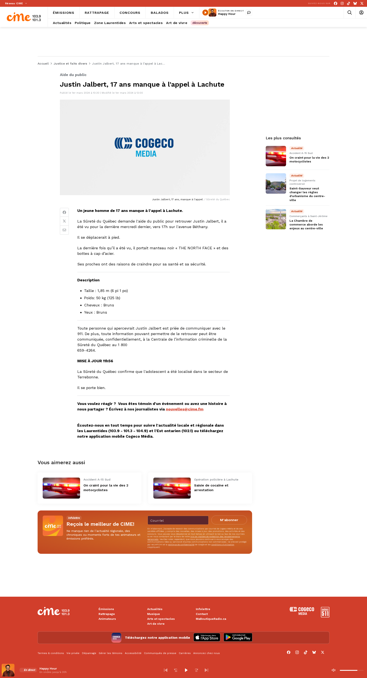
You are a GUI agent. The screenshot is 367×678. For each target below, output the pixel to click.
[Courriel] (64, 230)
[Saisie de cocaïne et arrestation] (172, 488)
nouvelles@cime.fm (184, 409)
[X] (362, 3)
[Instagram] (342, 3)
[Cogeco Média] (302, 614)
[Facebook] (335, 3)
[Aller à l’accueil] (24, 16)
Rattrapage (107, 614)
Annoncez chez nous (206, 653)
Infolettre (203, 609)
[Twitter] (64, 221)
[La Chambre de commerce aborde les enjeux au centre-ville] (276, 219)
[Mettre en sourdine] (333, 670)
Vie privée (72, 653)
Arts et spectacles (161, 618)
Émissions (106, 609)
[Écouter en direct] (205, 12)
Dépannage (89, 653)
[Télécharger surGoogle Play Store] (238, 637)
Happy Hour (227, 14)
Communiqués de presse (160, 653)
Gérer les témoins (110, 653)
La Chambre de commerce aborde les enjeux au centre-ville (306, 224)
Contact (202, 614)
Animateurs (107, 618)
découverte (199, 22)
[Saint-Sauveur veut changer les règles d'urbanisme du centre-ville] (276, 183)
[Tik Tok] (348, 3)
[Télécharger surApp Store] (206, 637)
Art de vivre (156, 623)
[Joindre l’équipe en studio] (249, 12)
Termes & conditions (51, 653)
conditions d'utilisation (222, 544)
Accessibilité (133, 653)
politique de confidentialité (181, 544)
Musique (153, 614)
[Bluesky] (355, 3)
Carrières (185, 653)
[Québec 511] (325, 616)
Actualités (154, 609)
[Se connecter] (361, 12)
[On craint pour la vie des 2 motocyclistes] (61, 488)
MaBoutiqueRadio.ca (211, 618)
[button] (165, 670)
